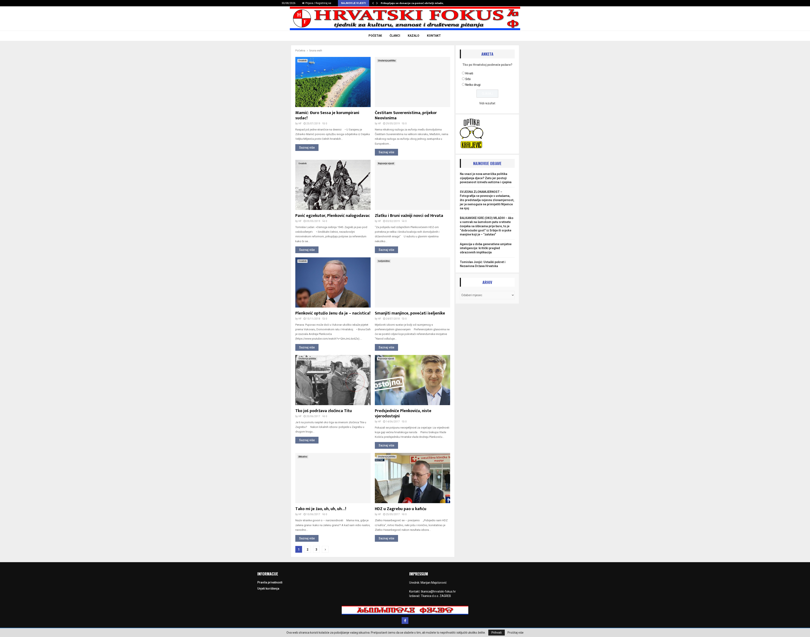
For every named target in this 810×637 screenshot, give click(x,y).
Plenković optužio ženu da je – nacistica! (332, 313)
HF (299, 123)
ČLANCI (395, 35)
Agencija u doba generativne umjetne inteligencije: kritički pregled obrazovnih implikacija (486, 248)
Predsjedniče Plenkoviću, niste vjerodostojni (403, 413)
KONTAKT (434, 35)
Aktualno (302, 457)
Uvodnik (302, 60)
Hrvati (469, 73)
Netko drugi (473, 84)
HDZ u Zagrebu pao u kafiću (400, 508)
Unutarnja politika (387, 60)
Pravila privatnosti (269, 582)
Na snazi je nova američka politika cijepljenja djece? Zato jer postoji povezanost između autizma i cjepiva (486, 178)
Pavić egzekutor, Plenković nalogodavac (332, 215)
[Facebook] (405, 620)
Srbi (468, 79)
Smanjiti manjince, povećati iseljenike (410, 313)
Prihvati (496, 632)
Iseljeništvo (384, 261)
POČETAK (375, 35)
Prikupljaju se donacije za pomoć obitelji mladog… (414, 3)
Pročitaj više (516, 632)
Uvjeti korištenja (268, 588)
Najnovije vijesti (386, 163)
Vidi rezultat (487, 103)
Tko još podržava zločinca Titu (323, 410)
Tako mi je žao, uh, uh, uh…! (320, 508)
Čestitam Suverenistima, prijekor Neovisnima (406, 115)
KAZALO (413, 35)
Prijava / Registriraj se (318, 3)
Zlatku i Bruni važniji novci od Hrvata (409, 215)
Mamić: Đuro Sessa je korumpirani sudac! (327, 115)
